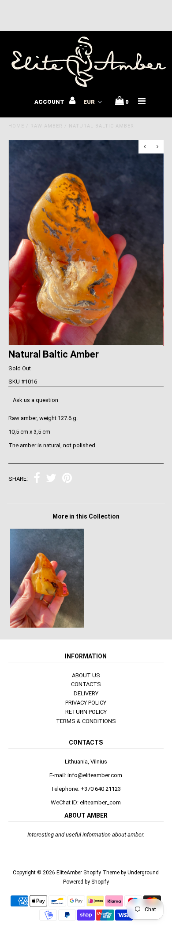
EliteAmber (69, 873)
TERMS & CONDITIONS (86, 721)
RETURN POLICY (86, 712)
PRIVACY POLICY (85, 702)
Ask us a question (35, 400)
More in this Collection (86, 516)
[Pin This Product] (67, 479)
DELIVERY (86, 693)
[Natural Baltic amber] (47, 625)
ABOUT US (86, 675)
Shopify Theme (101, 873)
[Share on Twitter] (51, 479)
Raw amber (46, 126)
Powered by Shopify (86, 882)
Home (16, 126)
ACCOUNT (50, 102)
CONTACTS (86, 684)
